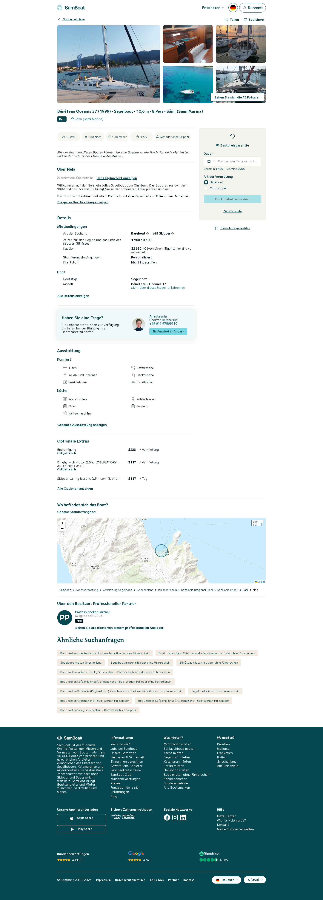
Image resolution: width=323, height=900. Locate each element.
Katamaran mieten (177, 761)
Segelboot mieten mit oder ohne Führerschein (140, 662)
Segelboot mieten (177, 757)
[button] (62, 523)
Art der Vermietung (218, 176)
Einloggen (255, 7)
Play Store (84, 829)
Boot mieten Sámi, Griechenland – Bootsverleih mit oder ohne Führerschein (207, 653)
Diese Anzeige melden (235, 228)
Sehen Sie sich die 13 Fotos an (237, 97)
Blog (113, 796)
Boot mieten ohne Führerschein (187, 774)
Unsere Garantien (123, 753)
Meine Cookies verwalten (235, 829)
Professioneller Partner (92, 612)
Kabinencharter (175, 779)
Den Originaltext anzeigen (117, 178)
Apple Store (84, 818)
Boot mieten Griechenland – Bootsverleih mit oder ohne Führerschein (104, 653)
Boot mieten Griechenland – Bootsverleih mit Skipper (94, 700)
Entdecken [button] (211, 7)
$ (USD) (253, 879)
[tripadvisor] (210, 853)
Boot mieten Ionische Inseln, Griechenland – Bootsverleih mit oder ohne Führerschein (115, 672)
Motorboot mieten (177, 744)
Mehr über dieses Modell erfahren (156, 287)
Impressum (103, 879)
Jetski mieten (174, 766)
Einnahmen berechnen (126, 761)
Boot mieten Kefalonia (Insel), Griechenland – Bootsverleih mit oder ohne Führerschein (115, 681)
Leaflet (261, 581)
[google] (136, 853)
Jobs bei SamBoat (123, 748)
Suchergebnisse (73, 19)
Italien (222, 757)
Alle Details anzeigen (73, 296)
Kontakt (223, 824)
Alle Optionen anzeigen (75, 488)
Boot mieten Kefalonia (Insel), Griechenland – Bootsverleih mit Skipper (183, 700)
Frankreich (225, 753)
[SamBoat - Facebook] (167, 817)
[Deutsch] (233, 7)
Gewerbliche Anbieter (126, 766)
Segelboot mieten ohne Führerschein (215, 691)
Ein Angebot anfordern (168, 331)
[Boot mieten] (71, 7)
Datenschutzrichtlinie (130, 879)
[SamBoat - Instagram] (175, 817)
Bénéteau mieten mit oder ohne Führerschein (209, 662)
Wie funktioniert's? (231, 820)
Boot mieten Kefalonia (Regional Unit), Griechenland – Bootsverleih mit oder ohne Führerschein (121, 691)
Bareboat (216, 182)
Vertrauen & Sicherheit (127, 757)
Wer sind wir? (120, 744)
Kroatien (223, 744)
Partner (173, 879)
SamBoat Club (120, 774)
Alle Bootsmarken (177, 787)
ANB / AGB (157, 879)
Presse (115, 783)
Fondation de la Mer (125, 787)
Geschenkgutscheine (125, 770)
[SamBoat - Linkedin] (183, 817)
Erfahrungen (119, 791)
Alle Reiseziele (227, 766)
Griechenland (226, 761)
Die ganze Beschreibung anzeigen (82, 202)
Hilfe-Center (226, 816)
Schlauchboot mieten (179, 748)
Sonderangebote (176, 783)
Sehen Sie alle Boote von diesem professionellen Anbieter (119, 628)
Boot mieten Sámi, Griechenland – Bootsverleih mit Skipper (98, 710)
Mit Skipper (218, 188)
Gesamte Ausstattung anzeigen (82, 425)
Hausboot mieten (176, 770)
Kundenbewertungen (125, 779)
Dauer (208, 153)
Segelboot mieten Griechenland (80, 662)
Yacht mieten (173, 753)
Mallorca (223, 748)
